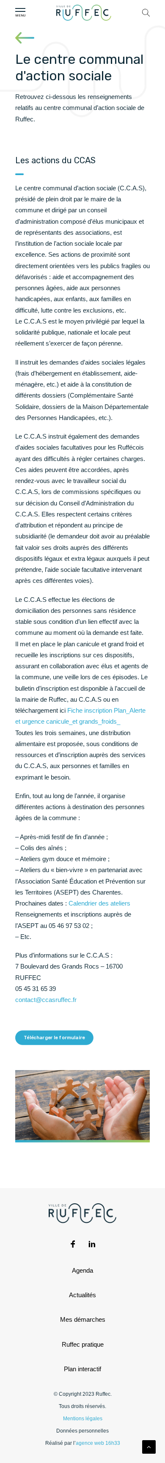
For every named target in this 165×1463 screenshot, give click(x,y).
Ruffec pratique (83, 1344)
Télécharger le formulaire (54, 1038)
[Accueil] (83, 13)
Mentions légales (82, 1419)
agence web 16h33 (98, 1443)
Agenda (82, 1270)
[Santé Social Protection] (24, 38)
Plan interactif (82, 1368)
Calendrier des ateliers (99, 903)
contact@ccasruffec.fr (46, 999)
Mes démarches (82, 1319)
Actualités (82, 1294)
